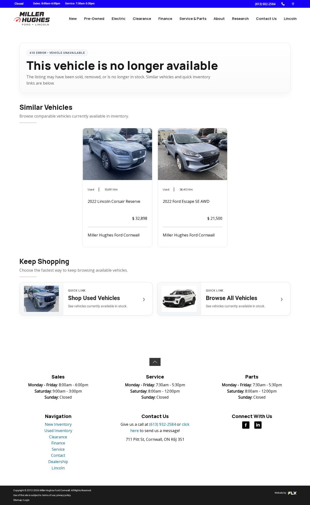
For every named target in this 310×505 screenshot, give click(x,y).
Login (26, 500)
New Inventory (58, 424)
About (219, 18)
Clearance (142, 18)
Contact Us (266, 18)
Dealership (58, 461)
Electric (118, 18)
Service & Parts (192, 18)
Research (240, 18)
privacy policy (63, 495)
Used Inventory (58, 430)
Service (58, 449)
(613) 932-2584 (265, 4)
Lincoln (290, 18)
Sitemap (17, 500)
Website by (281, 492)
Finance (165, 18)
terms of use (48, 495)
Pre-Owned (94, 18)
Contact (58, 455)
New (73, 18)
